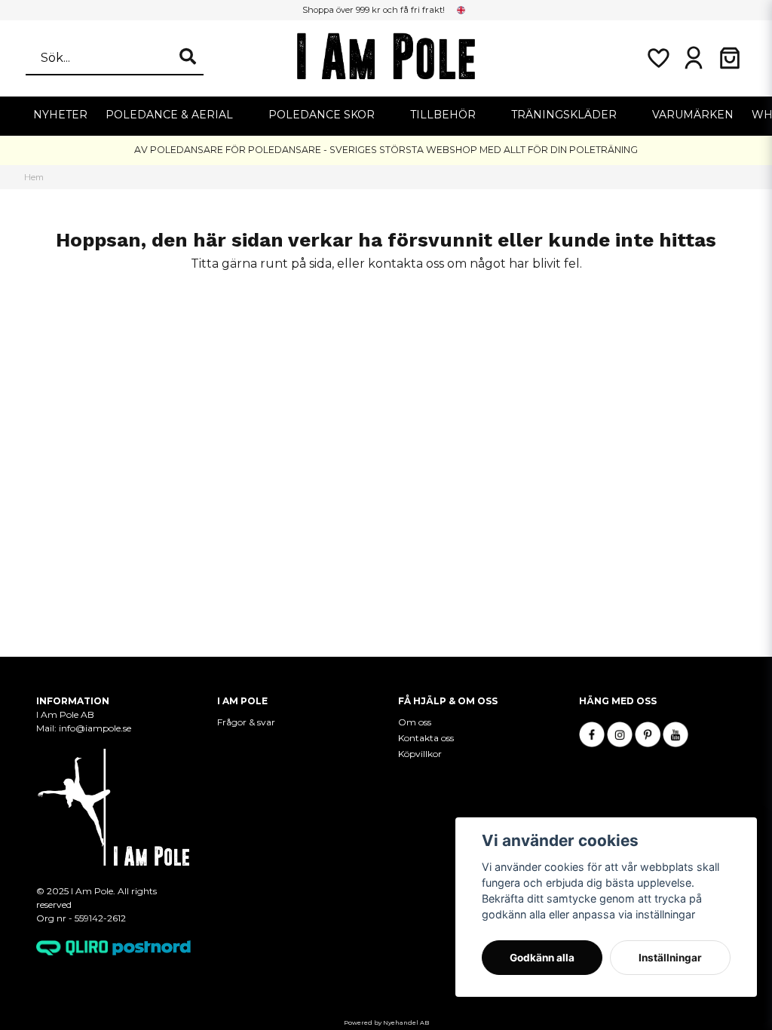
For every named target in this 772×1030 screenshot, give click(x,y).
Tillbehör (443, 114)
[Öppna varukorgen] (730, 58)
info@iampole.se (95, 728)
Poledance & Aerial (169, 114)
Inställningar (670, 958)
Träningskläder (564, 114)
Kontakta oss (426, 737)
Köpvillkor (420, 753)
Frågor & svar (246, 722)
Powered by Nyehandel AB (386, 1022)
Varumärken (693, 114)
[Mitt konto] (694, 58)
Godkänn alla (542, 958)
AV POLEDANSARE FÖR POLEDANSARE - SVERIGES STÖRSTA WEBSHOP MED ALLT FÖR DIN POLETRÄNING (386, 149)
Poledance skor (321, 114)
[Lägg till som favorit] (657, 58)
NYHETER (60, 114)
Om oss (414, 722)
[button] (461, 10)
